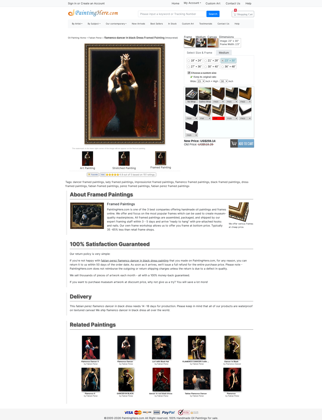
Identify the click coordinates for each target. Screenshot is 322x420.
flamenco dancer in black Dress (123, 37)
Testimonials (205, 23)
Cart (244, 13)
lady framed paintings (119, 182)
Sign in (72, 3)
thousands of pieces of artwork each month (107, 275)
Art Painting (87, 168)
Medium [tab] (224, 52)
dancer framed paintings (88, 182)
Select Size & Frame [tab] (199, 52)
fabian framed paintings (103, 186)
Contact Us (233, 3)
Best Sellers (156, 23)
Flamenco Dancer (233, 364)
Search (213, 14)
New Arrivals (138, 23)
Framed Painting (160, 167)
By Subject (93, 23)
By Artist (76, 23)
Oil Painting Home (77, 38)
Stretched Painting (124, 168)
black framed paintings (225, 182)
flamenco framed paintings (192, 182)
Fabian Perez (95, 38)
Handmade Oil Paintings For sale (93, 13)
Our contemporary (115, 23)
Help (248, 3)
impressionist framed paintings (154, 182)
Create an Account (93, 3)
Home (175, 3)
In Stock (172, 23)
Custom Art (213, 3)
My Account (191, 2)
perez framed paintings (135, 186)
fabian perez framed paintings (170, 186)
